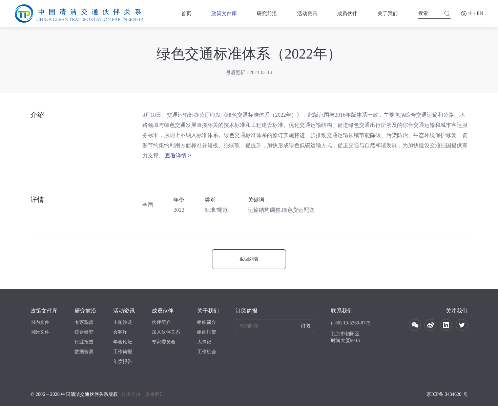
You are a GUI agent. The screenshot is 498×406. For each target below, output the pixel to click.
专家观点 (84, 322)
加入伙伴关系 (166, 332)
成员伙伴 (347, 13)
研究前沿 (267, 13)
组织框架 (206, 332)
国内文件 (39, 322)
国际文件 (39, 332)
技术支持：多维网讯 (143, 394)
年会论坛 (122, 341)
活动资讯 (307, 13)
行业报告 (84, 341)
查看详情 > (178, 155)
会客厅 (120, 332)
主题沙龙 (122, 322)
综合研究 (84, 332)
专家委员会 (163, 341)
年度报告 (122, 361)
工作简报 (122, 351)
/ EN (478, 13)
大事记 (204, 341)
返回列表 (249, 259)
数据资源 (84, 351)
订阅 (305, 326)
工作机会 (206, 351)
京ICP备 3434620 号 (447, 394)
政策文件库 (224, 13)
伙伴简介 (161, 322)
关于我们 (387, 13)
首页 (186, 13)
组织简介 (206, 322)
